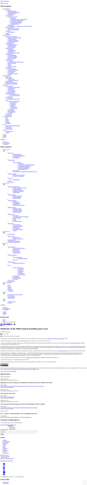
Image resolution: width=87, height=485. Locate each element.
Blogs (7, 117)
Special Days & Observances (11, 82)
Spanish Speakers (11, 91)
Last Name (3, 431)
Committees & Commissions (16, 21)
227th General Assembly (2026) (17, 20)
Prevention (13, 103)
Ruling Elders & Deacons (13, 41)
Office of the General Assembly (10, 371)
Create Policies (14, 107)
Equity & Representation (13, 70)
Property (10, 74)
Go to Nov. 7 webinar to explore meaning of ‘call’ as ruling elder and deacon (16, 417)
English (4, 134)
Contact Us (8, 30)
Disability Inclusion (12, 55)
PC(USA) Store (9, 115)
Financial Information (10, 93)
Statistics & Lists (9, 97)
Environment (10, 60)
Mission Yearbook (9, 81)
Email (2, 433)
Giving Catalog (9, 129)
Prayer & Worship (11, 90)
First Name (3, 430)
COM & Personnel (12, 68)
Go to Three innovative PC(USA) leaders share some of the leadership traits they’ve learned (19, 407)
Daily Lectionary (9, 78)
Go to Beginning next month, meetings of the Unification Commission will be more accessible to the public (22, 386)
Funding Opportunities (15, 95)
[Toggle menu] (1, 2)
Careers (7, 33)
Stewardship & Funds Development (13, 125)
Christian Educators (12, 38)
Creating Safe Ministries (13, 101)
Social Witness (11, 14)
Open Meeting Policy (15, 23)
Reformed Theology (12, 11)
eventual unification (62, 350)
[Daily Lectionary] (13, 429)
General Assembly (12, 16)
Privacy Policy (6, 483)
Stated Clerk (13, 18)
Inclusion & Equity (9, 53)
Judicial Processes (11, 71)
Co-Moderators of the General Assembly (19, 19)
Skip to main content (5, 1)
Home (4, 319)
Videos (7, 121)
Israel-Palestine (11, 51)
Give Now (3, 139)
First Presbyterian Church (75, 343)
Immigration (10, 49)
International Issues (12, 50)
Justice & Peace (9, 59)
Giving (4, 451)
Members (5, 440)
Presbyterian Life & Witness (13, 28)
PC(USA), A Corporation (13, 29)
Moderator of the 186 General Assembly (56, 338)
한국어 (4, 137)
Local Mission (11, 72)
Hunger (9, 64)
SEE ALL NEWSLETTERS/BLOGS (8, 424)
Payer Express (6, 452)
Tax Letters (10, 113)
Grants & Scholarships (12, 94)
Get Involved (8, 34)
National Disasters (11, 47)
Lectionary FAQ (11, 79)
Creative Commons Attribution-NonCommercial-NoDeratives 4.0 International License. (21, 369)
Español (4, 135)
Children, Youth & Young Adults (14, 37)
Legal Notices (11, 109)
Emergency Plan (14, 108)
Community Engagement (13, 40)
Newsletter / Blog (4, 429)
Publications (8, 123)
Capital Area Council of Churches (33, 357)
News (7, 118)
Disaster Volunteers (12, 45)
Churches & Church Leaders (11, 36)
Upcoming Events (9, 131)
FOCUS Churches (34, 347)
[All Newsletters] (13, 427)
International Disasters (12, 44)
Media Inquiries (11, 32)
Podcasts (7, 119)
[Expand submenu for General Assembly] (16, 17)
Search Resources (9, 86)
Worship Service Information (11, 83)
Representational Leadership (14, 12)
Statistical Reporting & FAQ (14, 99)
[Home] (4, 3)
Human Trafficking (12, 63)
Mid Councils (11, 25)
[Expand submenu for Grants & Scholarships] (18, 94)
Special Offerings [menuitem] (6, 142)
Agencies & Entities (10, 27)
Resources (13, 106)
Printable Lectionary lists (13, 80)
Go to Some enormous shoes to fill (7, 396)
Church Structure (9, 15)
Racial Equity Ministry (12, 57)
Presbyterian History (12, 13)
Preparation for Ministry (13, 73)
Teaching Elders (11, 42)
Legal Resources (11, 110)
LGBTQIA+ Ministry (12, 56)
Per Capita (10, 96)
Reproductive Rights (12, 66)
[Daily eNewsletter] (13, 428)
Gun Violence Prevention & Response (16, 61)
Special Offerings (9, 128)
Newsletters (8, 122)
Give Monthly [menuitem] (6, 144)
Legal (7, 100)
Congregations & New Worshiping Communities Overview (20, 26)
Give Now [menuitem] (5, 141)
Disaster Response (9, 43)
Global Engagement (10, 48)
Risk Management (11, 111)
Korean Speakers (11, 88)
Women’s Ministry (12, 58)
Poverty (9, 65)
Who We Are (8, 9)
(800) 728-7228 (4, 458)
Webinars (7, 132)
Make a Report (14, 102)
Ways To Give (8, 126)
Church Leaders (6, 441)
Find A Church (9, 76)
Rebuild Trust (13, 104)
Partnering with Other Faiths (14, 52)
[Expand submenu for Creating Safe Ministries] (19, 101)
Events (4, 444)
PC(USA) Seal (9, 114)
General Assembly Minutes (16, 22)
